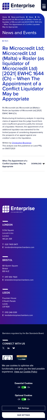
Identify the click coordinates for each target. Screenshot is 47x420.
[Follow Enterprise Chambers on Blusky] (14, 348)
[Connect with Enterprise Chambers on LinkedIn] (9, 348)
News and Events (18, 17)
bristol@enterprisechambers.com (19, 280)
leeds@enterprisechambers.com (19, 315)
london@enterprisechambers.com (19, 247)
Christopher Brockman (21, 143)
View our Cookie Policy (25, 371)
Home (4, 17)
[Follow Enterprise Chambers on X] (3, 348)
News (31, 17)
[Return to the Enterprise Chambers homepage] (18, 6)
